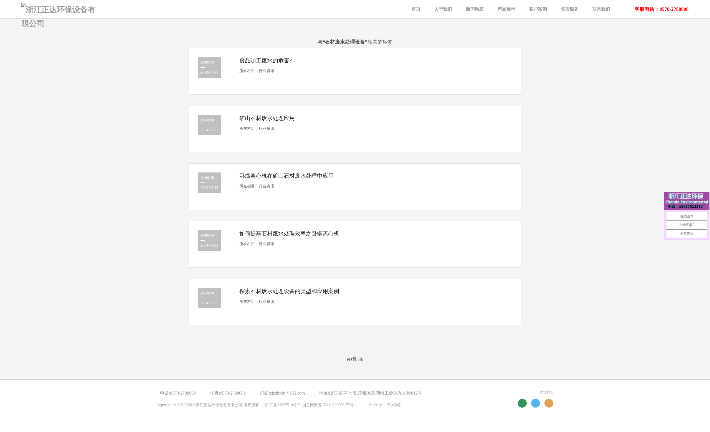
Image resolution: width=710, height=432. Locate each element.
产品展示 (506, 9)
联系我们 (601, 9)
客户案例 (538, 9)
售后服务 (570, 9)
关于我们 (443, 9)
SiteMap (375, 405)
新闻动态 (475, 9)
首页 (416, 9)
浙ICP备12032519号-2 (281, 405)
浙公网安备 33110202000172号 (328, 405)
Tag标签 (394, 405)
